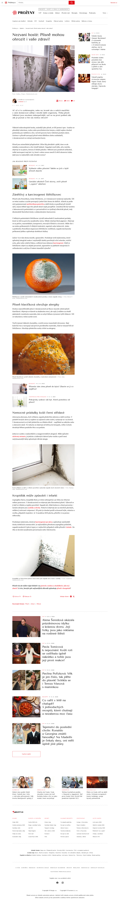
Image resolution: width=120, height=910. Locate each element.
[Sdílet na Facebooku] (71, 596)
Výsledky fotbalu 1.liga (50, 825)
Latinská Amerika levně (83, 833)
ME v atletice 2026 (50, 831)
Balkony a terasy (87, 21)
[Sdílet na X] (74, 596)
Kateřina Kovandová (26, 99)
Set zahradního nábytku (74, 852)
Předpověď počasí (51, 850)
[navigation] (2, 2)
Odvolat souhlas (98, 867)
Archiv (69, 867)
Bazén (36, 852)
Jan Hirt (30, 828)
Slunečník (58, 852)
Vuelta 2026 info (32, 822)
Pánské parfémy (96, 855)
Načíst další (26, 754)
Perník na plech (65, 836)
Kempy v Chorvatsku (82, 822)
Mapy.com (43, 850)
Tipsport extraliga (49, 828)
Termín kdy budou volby (18, 831)
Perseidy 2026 (61, 850)
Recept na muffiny (65, 825)
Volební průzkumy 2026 (18, 825)
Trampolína (51, 852)
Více (104, 13)
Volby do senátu (16, 833)
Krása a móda (48, 13)
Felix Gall (30, 833)
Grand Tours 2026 (33, 836)
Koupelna (49, 21)
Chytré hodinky (87, 855)
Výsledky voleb (16, 828)
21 (74, 101)
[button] (43, 68)
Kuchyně (41, 21)
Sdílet (68, 101)
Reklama (76, 867)
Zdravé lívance (64, 828)
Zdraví (57, 13)
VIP (40, 13)
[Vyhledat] (72, 2)
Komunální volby (16, 836)
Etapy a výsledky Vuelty (34, 825)
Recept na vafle (65, 833)
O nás (18, 867)
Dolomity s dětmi (81, 836)
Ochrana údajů (43, 867)
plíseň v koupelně (63, 588)
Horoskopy (83, 13)
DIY (35, 21)
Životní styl (66, 13)
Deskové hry (72, 855)
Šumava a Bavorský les (83, 828)
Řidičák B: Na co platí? (99, 831)
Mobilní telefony (36, 855)
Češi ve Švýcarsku (81, 831)
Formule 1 (47, 833)
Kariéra (24, 867)
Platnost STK (96, 836)
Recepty (74, 13)
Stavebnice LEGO (46, 855)
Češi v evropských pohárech (81, 850)
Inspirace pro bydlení (19, 21)
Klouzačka (64, 852)
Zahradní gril (84, 852)
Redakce (32, 867)
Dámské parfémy (56, 855)
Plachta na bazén (43, 852)
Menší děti (95, 54)
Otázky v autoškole (98, 833)
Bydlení (32, 165)
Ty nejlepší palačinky (66, 822)
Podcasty (92, 13)
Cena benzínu (69, 850)
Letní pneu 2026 (97, 822)
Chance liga (48, 822)
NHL (46, 836)
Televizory (79, 855)
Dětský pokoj (75, 21)
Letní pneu (65, 855)
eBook (61, 101)
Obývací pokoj (58, 21)
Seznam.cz (114, 2)
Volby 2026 (15, 822)
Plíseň (27, 604)
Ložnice (67, 21)
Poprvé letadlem (81, 825)
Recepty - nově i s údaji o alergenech (53, 9)
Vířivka (91, 852)
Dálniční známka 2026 (98, 825)
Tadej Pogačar (32, 831)
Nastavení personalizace (61, 871)
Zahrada (30, 21)
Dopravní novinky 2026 (99, 828)
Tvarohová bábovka (65, 831)
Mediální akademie (57, 867)
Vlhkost (39, 604)
